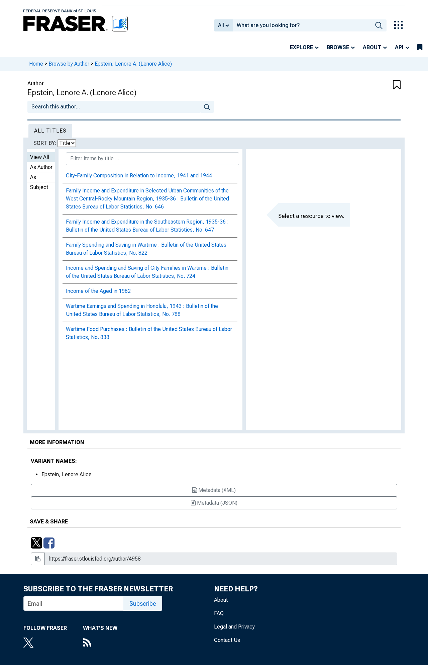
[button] (369, 85)
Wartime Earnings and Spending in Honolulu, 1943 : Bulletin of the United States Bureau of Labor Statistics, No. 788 (142, 310)
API (399, 47)
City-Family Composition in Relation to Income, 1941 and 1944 (139, 175)
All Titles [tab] (50, 131)
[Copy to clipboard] (38, 559)
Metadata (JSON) (216, 503)
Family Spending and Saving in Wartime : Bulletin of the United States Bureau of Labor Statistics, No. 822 (146, 249)
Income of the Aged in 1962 (98, 291)
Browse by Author (68, 64)
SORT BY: (45, 143)
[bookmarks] (419, 48)
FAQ (219, 613)
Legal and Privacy (234, 627)
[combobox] (302, 25)
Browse (338, 47)
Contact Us (227, 640)
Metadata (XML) (216, 490)
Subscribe (142, 603)
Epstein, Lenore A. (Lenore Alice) (133, 64)
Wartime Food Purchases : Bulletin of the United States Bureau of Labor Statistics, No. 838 (149, 333)
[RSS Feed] (100, 643)
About (372, 47)
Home (36, 64)
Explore (301, 47)
